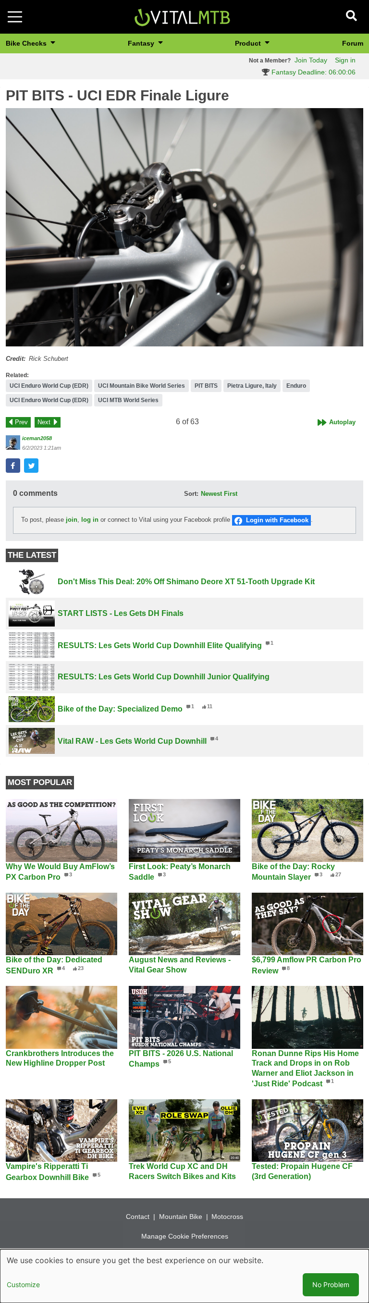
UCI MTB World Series (128, 400)
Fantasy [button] (142, 43)
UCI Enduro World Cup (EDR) (49, 385)
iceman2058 (37, 438)
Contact (137, 1216)
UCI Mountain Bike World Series (141, 385)
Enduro (296, 385)
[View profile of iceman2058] (13, 442)
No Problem (330, 1284)
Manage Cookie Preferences (184, 1236)
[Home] (182, 16)
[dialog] (184, 1276)
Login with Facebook (277, 520)
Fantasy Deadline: (313, 72)
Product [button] (249, 43)
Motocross (227, 1216)
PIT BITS (206, 385)
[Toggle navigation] (15, 17)
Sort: (191, 493)
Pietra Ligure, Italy (252, 385)
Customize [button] (23, 1284)
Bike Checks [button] (27, 43)
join (71, 520)
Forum (352, 43)
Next (43, 422)
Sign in (345, 60)
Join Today (311, 60)
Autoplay (342, 422)
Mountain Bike (180, 1216)
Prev (21, 422)
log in (89, 520)
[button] (184, 227)
